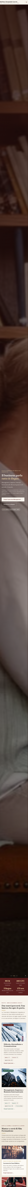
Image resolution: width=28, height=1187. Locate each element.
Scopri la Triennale (9, 504)
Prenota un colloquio (10, 499)
